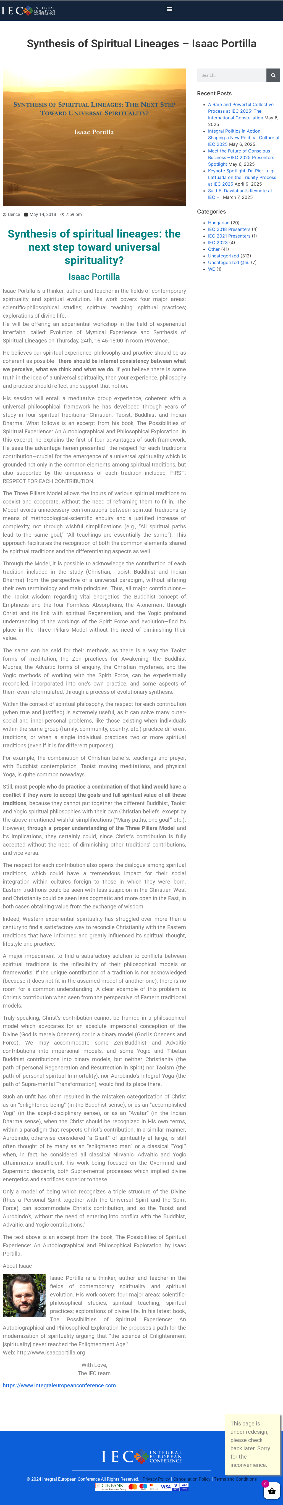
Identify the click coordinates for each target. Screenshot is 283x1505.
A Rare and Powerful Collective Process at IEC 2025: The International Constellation (241, 111)
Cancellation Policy (192, 1479)
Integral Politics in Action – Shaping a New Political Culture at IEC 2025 (244, 137)
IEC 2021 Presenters (229, 236)
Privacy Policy (156, 1479)
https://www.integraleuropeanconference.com (59, 1385)
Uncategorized (223, 256)
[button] (169, 9)
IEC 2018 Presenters (229, 229)
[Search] (273, 75)
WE (211, 269)
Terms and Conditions (235, 1479)
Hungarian (218, 222)
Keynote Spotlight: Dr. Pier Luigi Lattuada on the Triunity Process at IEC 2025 (242, 177)
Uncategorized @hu (229, 262)
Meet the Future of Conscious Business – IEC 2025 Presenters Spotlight (241, 157)
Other (214, 249)
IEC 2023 (218, 242)
